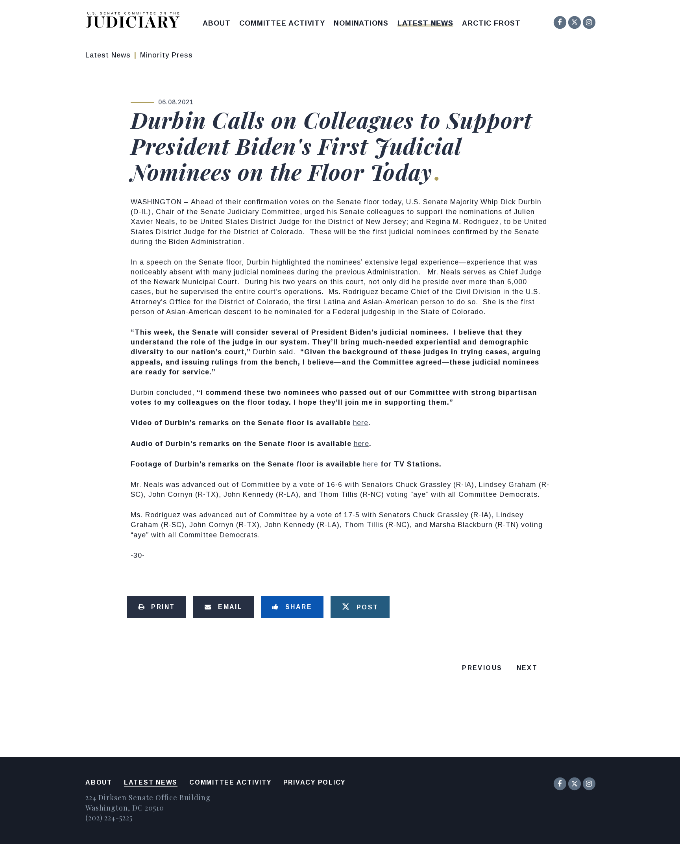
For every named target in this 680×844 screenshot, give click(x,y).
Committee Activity (282, 23)
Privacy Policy (314, 782)
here (361, 423)
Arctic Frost (491, 23)
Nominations (361, 23)
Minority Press (166, 55)
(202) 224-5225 (109, 817)
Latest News (425, 23)
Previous (482, 667)
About (217, 23)
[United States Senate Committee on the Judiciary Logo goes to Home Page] (135, 21)
